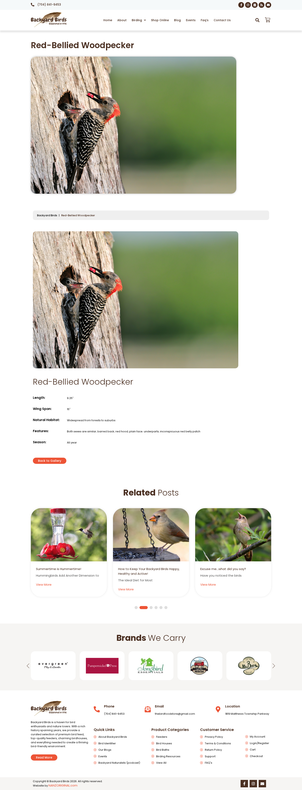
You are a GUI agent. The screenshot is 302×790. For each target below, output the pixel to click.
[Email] (148, 709)
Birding (137, 20)
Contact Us (222, 20)
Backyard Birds (47, 215)
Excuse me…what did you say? (223, 569)
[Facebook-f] (241, 5)
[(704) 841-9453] (32, 4)
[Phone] (97, 709)
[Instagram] (248, 5)
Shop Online (160, 20)
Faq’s (205, 20)
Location (232, 706)
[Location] (218, 709)
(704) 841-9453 (49, 4)
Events (191, 20)
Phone (109, 706)
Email (159, 706)
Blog (177, 20)
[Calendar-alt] (255, 5)
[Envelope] (268, 5)
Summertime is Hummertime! (58, 569)
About (122, 20)
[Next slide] (273, 665)
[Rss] (261, 5)
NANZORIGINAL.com (62, 785)
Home (107, 20)
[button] (139, 20)
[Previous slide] (28, 665)
